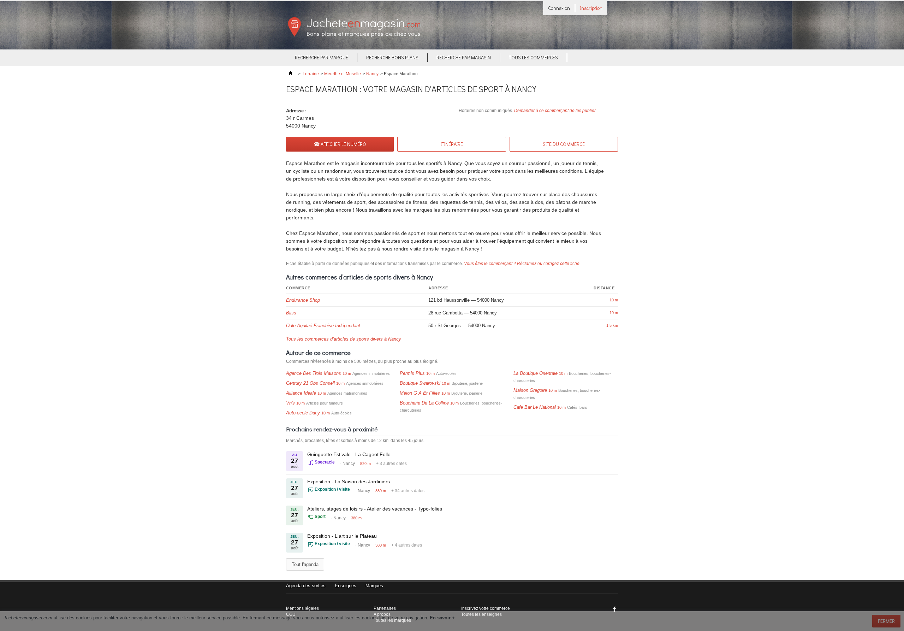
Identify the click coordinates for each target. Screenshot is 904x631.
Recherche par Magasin (463, 57)
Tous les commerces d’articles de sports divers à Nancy (343, 339)
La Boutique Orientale (535, 373)
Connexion (559, 8)
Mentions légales (302, 608)
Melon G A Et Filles (420, 393)
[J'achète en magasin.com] (354, 36)
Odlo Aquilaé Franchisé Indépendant (323, 325)
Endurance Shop (303, 300)
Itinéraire (452, 144)
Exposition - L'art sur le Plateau (342, 536)
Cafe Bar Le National (534, 407)
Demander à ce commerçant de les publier (555, 110)
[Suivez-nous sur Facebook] (614, 609)
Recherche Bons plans (392, 57)
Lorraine (311, 73)
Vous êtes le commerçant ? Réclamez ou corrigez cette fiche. (522, 263)
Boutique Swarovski (420, 383)
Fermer (886, 621)
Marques (374, 585)
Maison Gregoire (530, 390)
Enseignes (345, 585)
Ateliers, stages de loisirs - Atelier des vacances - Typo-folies (374, 509)
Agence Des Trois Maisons (313, 373)
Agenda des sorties (306, 585)
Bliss (291, 313)
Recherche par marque (321, 57)
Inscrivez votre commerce (485, 608)
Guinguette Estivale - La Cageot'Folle (349, 454)
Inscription (591, 8)
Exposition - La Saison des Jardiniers (348, 481)
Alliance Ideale (301, 393)
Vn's (290, 403)
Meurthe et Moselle (342, 73)
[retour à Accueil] (290, 73)
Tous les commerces (533, 57)
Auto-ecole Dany (303, 412)
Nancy (372, 73)
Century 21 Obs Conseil (310, 383)
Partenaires (385, 608)
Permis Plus (412, 373)
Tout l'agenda (305, 564)
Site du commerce (564, 144)
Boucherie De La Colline (424, 403)
